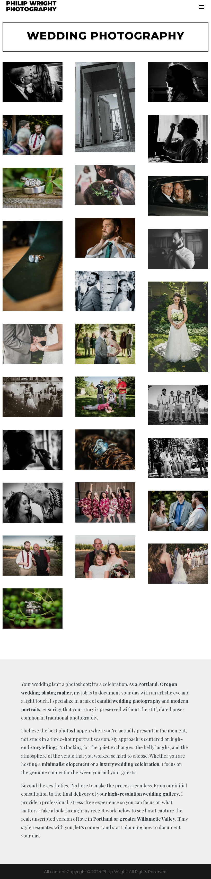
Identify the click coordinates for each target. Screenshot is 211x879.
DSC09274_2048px (178, 249)
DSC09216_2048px (105, 449)
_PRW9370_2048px (178, 139)
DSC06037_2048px (105, 344)
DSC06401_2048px (33, 344)
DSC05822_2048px (33, 188)
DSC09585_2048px (33, 503)
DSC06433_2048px (105, 397)
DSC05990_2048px (178, 327)
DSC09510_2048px (105, 502)
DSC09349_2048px (178, 82)
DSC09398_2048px (178, 405)
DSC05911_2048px (105, 238)
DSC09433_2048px (178, 458)
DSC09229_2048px (33, 450)
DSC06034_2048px (105, 291)
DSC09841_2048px (105, 556)
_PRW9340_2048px (105, 107)
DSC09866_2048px (33, 556)
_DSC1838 (33, 82)
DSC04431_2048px (178, 564)
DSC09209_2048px (33, 608)
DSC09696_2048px (178, 511)
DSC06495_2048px (33, 397)
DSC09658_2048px (33, 135)
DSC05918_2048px (33, 266)
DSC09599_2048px (105, 185)
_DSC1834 (178, 196)
